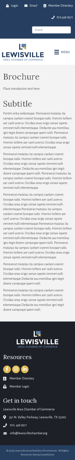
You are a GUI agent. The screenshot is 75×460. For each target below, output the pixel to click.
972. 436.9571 (18, 425)
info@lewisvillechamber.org (28, 433)
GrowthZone (47, 454)
